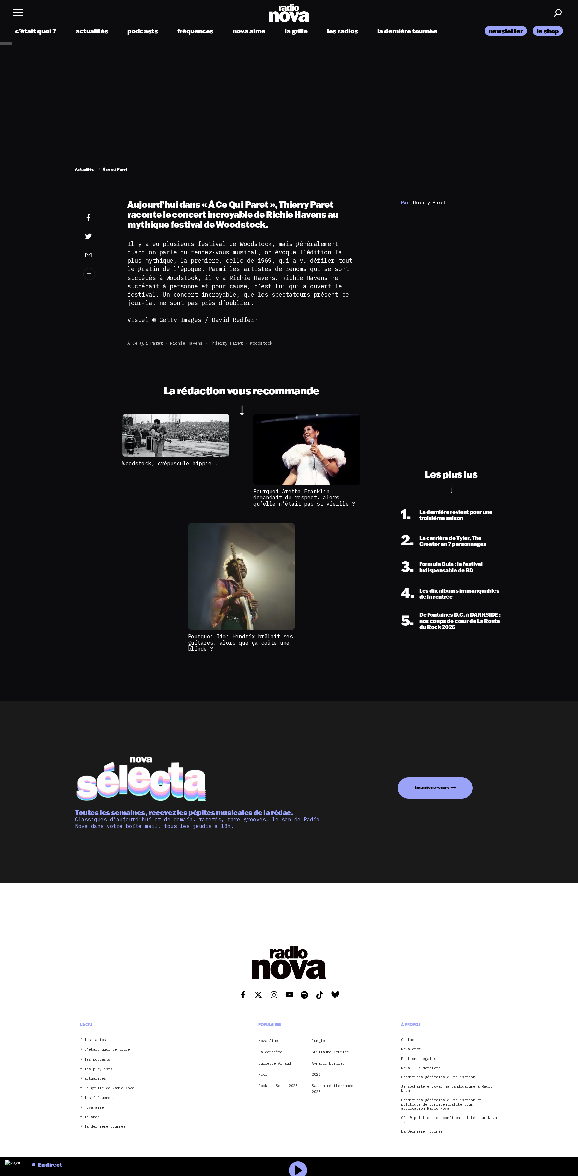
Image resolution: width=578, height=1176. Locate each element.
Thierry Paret (226, 343)
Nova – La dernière (420, 1068)
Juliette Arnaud (274, 1063)
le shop (548, 31)
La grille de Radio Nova (109, 1088)
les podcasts (97, 1059)
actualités (92, 31)
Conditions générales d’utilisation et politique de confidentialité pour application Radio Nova (441, 1104)
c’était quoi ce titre (107, 1049)
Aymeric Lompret (328, 1063)
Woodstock (261, 343)
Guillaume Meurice (330, 1052)
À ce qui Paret (145, 343)
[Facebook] (98, 218)
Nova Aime (268, 1040)
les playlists (98, 1069)
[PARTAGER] (98, 236)
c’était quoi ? (35, 31)
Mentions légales (418, 1058)
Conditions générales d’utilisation (438, 1077)
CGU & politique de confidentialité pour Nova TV (449, 1120)
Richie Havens (186, 343)
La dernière (270, 1052)
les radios (342, 31)
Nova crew (411, 1049)
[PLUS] (98, 274)
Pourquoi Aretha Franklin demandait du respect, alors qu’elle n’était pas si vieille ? (304, 497)
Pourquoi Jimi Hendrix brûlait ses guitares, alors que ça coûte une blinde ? (240, 642)
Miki (262, 1074)
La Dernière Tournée (422, 1131)
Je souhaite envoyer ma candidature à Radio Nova (446, 1088)
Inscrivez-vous (432, 787)
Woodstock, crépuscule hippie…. (170, 463)
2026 (316, 1074)
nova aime (249, 31)
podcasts (142, 31)
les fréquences (99, 1098)
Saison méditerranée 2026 (332, 1088)
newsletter (506, 31)
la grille (296, 31)
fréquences (195, 31)
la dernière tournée (407, 31)
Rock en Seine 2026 (277, 1085)
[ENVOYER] (98, 254)
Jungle (318, 1040)
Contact (408, 1040)
